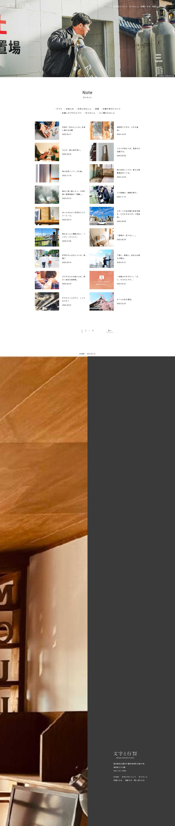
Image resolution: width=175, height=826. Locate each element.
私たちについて (121, 6)
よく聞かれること (107, 113)
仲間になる (146, 6)
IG (163, 6)
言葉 (97, 109)
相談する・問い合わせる (135, 780)
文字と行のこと (84, 109)
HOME (116, 777)
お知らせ (70, 109)
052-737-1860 (120, 771)
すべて (59, 109)
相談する (156, 6)
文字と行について (129, 777)
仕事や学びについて (112, 109)
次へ (110, 330)
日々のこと (134, 6)
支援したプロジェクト (72, 113)
